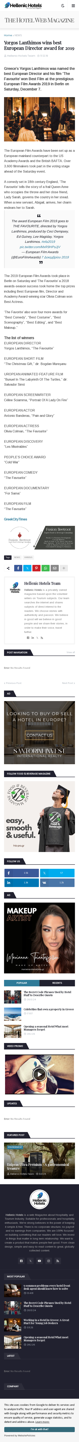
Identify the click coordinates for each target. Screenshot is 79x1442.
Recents (57, 983)
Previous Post (13, 683)
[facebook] (28, 638)
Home (8, 35)
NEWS (18, 35)
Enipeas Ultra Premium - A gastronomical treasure (38, 1166)
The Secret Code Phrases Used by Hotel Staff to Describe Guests (47, 993)
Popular (22, 983)
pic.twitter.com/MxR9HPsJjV (40, 247)
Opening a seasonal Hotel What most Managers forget (46, 1028)
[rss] (42, 638)
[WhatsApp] (46, 568)
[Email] (55, 568)
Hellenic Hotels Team (42, 583)
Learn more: (42, 1422)
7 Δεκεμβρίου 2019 (55, 257)
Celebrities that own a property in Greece (49, 1009)
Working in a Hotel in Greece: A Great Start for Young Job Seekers (46, 1321)
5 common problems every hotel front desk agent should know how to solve (47, 1287)
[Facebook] (18, 568)
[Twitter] (27, 568)
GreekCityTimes (15, 519)
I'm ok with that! (39, 1429)
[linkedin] (33, 638)
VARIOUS (28, 557)
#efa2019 (48, 241)
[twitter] (37, 638)
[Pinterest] (36, 568)
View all (71, 652)
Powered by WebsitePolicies (19, 1435)
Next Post (67, 683)
